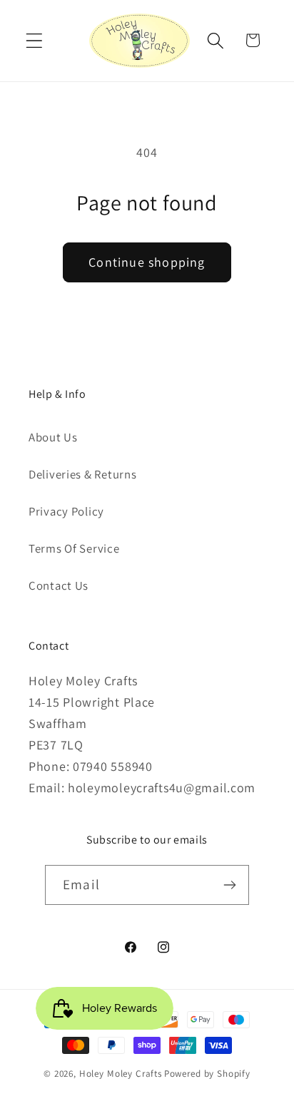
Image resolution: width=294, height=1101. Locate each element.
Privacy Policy (66, 511)
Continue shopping (146, 262)
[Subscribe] (229, 885)
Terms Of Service (74, 548)
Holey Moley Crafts (120, 1073)
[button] (35, 40)
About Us (53, 437)
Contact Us (58, 585)
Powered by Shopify (207, 1073)
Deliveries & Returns (82, 474)
